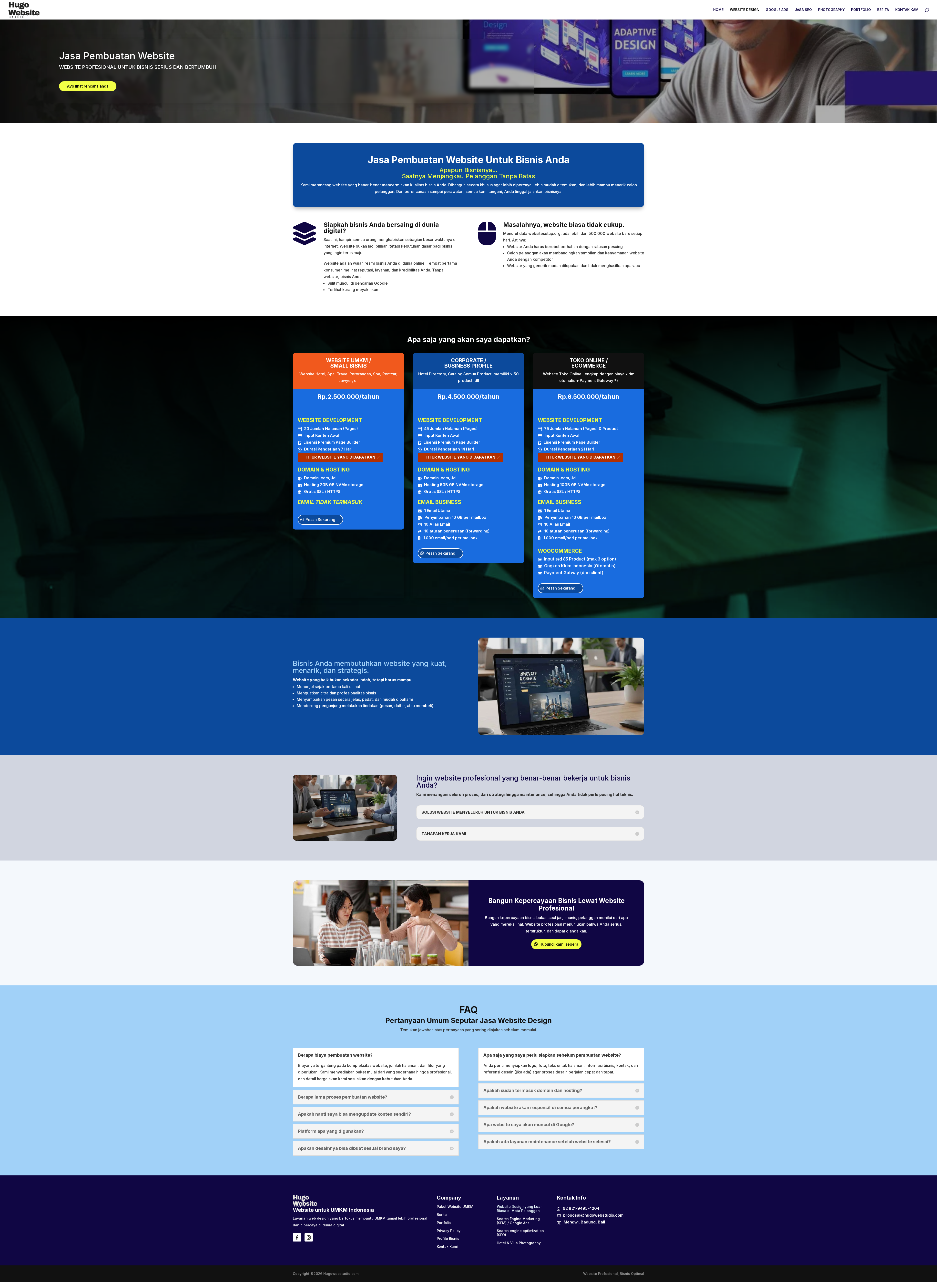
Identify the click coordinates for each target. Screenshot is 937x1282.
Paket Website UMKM (455, 1207)
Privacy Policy (448, 1231)
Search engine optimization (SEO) (520, 1233)
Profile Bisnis (448, 1239)
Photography (831, 10)
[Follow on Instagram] (309, 1237)
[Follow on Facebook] (297, 1237)
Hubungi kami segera (559, 944)
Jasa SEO (803, 10)
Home (718, 10)
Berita (883, 10)
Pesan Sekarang (320, 519)
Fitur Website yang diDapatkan (340, 457)
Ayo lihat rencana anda (88, 86)
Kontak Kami (907, 10)
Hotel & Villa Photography (519, 1243)
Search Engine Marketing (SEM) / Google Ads (518, 1221)
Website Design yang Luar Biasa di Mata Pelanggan (519, 1209)
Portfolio (861, 10)
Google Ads (777, 10)
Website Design (744, 10)
